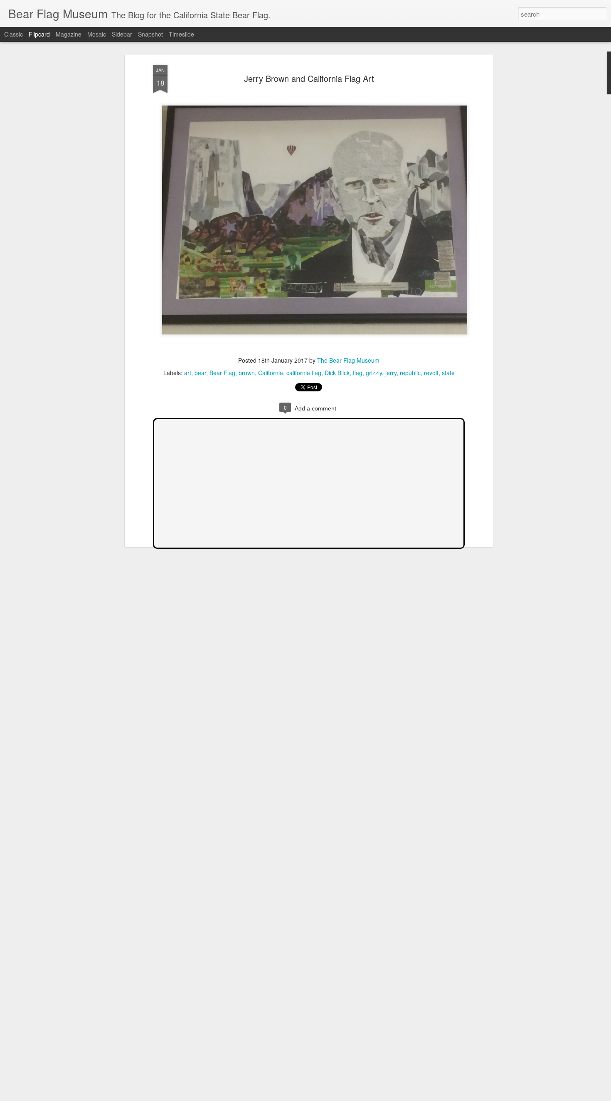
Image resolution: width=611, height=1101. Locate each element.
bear (200, 373)
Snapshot (150, 34)
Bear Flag (222, 373)
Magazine (68, 34)
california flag (303, 373)
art (187, 373)
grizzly (374, 373)
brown (247, 373)
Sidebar (122, 34)
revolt (431, 373)
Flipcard (39, 34)
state (448, 373)
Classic (13, 34)
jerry (391, 373)
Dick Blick (337, 373)
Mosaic (96, 34)
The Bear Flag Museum (348, 360)
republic (410, 373)
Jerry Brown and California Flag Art (309, 78)
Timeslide (181, 34)
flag (357, 373)
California (270, 373)
